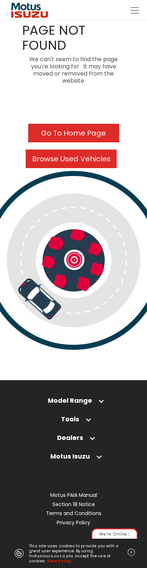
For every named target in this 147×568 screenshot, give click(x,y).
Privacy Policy (73, 522)
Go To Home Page (73, 133)
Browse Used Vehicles (71, 159)
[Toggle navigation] (135, 10)
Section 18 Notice (73, 504)
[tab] (73, 402)
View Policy (59, 561)
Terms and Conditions (73, 513)
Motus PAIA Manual (73, 495)
